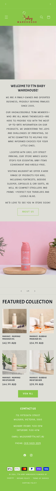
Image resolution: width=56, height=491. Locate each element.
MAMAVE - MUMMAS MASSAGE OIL (11, 337)
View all (28, 394)
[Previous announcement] (5, 4)
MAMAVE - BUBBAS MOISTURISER (38, 378)
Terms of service (41, 478)
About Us (28, 212)
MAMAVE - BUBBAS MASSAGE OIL (38, 337)
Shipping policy (29, 483)
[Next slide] (35, 291)
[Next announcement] (50, 4)
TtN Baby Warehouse (26, 474)
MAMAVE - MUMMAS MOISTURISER (11, 378)
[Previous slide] (21, 291)
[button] (6, 17)
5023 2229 (35, 443)
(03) (26, 443)
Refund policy (23, 478)
